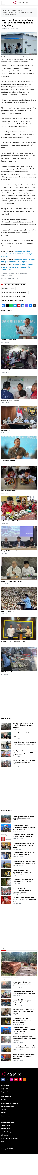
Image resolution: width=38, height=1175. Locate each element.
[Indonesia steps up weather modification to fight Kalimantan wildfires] (6, 1039)
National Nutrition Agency (15, 284)
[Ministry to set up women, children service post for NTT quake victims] (6, 754)
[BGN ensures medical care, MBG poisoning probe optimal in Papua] (19, 387)
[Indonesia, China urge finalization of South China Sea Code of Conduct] (6, 828)
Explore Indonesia (7, 1106)
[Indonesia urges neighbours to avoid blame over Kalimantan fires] (6, 735)
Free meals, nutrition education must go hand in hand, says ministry (16, 253)
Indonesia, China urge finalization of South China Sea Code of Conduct (24, 827)
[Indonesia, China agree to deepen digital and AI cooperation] (6, 1003)
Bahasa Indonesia (7, 1122)
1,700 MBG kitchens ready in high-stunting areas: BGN (17, 429)
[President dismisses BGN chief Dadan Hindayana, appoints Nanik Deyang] (19, 628)
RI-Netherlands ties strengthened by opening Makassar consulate (22, 890)
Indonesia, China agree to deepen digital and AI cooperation (22, 1002)
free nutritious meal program (13, 296)
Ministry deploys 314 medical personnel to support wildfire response (23, 725)
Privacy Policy (6, 1128)
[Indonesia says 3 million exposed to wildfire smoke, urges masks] (6, 745)
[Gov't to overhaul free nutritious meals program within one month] (19, 568)
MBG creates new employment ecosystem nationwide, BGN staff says (17, 520)
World (3, 1100)
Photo (3, 1113)
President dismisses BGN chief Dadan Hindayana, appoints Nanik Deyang (15, 640)
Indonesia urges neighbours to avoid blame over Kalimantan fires (23, 735)
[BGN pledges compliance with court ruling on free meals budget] (19, 447)
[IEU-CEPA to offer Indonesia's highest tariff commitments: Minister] (6, 1012)
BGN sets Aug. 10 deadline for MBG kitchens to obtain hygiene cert (18, 338)
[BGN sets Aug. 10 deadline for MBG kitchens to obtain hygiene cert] (19, 327)
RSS (2, 1141)
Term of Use (5, 1125)
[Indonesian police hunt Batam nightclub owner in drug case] (6, 837)
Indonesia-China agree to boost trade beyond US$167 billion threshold (24, 1056)
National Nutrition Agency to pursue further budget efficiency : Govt (17, 550)
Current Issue (15, 10)
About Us (4, 1135)
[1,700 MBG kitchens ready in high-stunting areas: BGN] (19, 417)
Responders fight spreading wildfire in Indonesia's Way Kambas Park (22, 984)
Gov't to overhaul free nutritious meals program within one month (15, 580)
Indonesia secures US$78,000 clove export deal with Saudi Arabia (23, 845)
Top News (5, 948)
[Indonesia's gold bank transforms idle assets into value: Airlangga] (6, 873)
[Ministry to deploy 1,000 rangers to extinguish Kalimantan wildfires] (6, 763)
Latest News (6, 718)
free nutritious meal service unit (14, 292)
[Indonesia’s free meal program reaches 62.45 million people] (19, 659)
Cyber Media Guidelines (9, 1138)
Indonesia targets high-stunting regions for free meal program (17, 489)
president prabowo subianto (13, 300)
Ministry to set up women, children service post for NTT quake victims (23, 753)
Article (3, 1109)
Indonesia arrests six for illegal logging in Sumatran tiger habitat (23, 818)
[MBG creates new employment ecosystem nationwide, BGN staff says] (19, 508)
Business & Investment (9, 1103)
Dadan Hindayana (8, 288)
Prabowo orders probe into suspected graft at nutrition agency (18, 610)
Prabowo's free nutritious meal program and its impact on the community (17, 267)
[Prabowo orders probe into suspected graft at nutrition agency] (19, 598)
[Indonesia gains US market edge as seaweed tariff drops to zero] (6, 864)
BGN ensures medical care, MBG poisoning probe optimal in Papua (17, 399)
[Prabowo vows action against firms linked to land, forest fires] (6, 994)
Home (6, 10)
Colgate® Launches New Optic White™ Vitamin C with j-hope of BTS (24, 899)
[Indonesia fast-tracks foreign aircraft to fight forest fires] (6, 882)
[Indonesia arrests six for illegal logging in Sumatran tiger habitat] (6, 819)
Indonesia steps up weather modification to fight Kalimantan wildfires (24, 1038)
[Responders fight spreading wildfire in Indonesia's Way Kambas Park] (6, 985)
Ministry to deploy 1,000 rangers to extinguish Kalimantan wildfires (24, 762)
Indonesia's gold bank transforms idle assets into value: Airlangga (22, 872)
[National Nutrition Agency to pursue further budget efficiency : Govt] (19, 538)
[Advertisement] (19, 696)
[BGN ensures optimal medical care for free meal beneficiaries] (19, 357)
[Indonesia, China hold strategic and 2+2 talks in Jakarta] (6, 855)
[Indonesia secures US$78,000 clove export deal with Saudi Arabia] (6, 846)
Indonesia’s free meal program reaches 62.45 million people (18, 671)
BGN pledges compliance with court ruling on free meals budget (18, 459)
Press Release (6, 1116)
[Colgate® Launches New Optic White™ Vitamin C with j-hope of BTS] (6, 900)
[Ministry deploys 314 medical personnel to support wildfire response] (6, 726)
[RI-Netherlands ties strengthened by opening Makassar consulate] (6, 891)
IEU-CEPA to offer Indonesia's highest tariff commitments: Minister (23, 1011)
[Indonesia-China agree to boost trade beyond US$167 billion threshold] (6, 1057)
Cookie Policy (6, 1132)
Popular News (6, 811)
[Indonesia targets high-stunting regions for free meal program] (19, 478)
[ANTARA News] (21, 2)
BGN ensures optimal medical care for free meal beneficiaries (17, 369)
